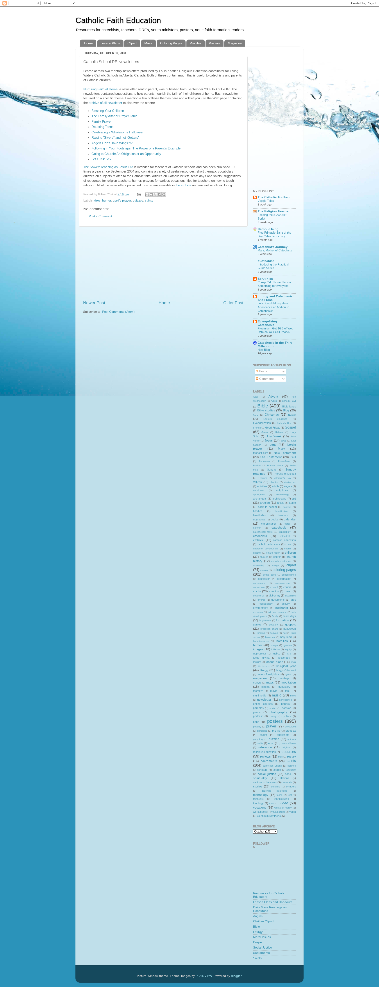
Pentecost (264, 461)
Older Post (233, 302)
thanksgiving (281, 798)
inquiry (288, 649)
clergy (275, 565)
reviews (265, 756)
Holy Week (273, 436)
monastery (284, 686)
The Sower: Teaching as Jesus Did (108, 167)
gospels (290, 624)
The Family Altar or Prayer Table (114, 116)
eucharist (281, 607)
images (258, 649)
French (257, 427)
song (288, 774)
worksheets (260, 811)
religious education (264, 752)
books (274, 519)
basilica (257, 511)
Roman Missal (275, 465)
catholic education (284, 540)
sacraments (269, 761)
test (290, 795)
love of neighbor (268, 674)
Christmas (272, 414)
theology (258, 803)
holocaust (270, 637)
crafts (257, 591)
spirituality (260, 778)
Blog (286, 410)
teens (279, 795)
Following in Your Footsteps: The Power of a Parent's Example (136, 148)
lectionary (284, 657)
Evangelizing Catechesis (267, 323)
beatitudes (259, 515)
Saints (257, 958)
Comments (266, 378)
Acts (255, 396)
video (284, 803)
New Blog (264, 349)
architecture (279, 498)
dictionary (274, 595)
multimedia (259, 695)
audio (292, 502)
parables (258, 708)
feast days (289, 616)
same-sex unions (272, 765)
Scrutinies (265, 278)
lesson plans (274, 661)
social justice (267, 774)
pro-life (276, 730)
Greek (264, 432)
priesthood (290, 726)
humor (106, 200)
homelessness (261, 641)
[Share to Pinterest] (163, 194)
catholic (258, 540)
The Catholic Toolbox (274, 197)
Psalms (257, 465)
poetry (273, 716)
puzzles (274, 739)
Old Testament (270, 457)
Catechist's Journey (273, 247)
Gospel (290, 427)
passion (286, 708)
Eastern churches (275, 419)
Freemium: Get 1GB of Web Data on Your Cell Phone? (275, 330)
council (274, 587)
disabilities (290, 595)
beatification (281, 511)
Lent (273, 444)
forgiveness (265, 620)
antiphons (282, 490)
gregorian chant (269, 628)
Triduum (262, 478)
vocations (259, 807)
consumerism (282, 583)
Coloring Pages (171, 43)
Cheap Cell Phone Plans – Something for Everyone (274, 284)
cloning (264, 570)
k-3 (289, 653)
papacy (285, 703)
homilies (282, 641)
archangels (259, 498)
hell (284, 633)
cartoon (257, 527)
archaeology (282, 494)
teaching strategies (274, 790)
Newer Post (94, 302)
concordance (289, 574)
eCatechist (266, 261)
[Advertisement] (163, 263)
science (292, 765)
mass (270, 682)
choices (264, 557)
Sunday (271, 469)
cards (287, 523)
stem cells (286, 782)
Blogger (236, 976)
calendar (290, 519)
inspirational (259, 653)
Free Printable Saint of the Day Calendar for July (274, 234)
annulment (258, 490)
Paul (293, 457)
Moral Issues (262, 937)
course (287, 587)
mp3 (287, 691)
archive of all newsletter (105, 103)
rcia (270, 743)
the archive (183, 185)
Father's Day (284, 423)
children (290, 552)
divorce (261, 599)
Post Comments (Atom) (118, 311)
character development (265, 548)
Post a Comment (100, 216)
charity (287, 548)
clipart (291, 565)
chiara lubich (273, 552)
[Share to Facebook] (159, 194)
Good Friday (272, 427)
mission (265, 686)
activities (262, 486)
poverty (257, 726)
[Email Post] (139, 194)
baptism (287, 507)
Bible (262, 406)
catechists (260, 536)
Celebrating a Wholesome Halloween (117, 132)
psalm (263, 734)
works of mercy (283, 807)
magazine (260, 678)
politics (287, 716)
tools (271, 803)
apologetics (259, 494)
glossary (273, 624)
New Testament (285, 452)
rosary (291, 756)
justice (276, 653)
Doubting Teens (102, 127)
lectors (257, 661)
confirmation (284, 578)
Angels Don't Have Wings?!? (111, 143)
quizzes (138, 200)
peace (257, 712)
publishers (283, 734)
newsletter (264, 699)
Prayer (257, 942)
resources (288, 752)
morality (258, 691)
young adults (278, 812)
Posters (214, 43)
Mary (281, 448)
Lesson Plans (110, 43)
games (257, 624)
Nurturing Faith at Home (100, 89)
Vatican (257, 482)
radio (260, 743)
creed (288, 591)
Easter (292, 414)
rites (280, 756)
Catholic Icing (268, 229)
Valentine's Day (282, 478)
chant (288, 544)
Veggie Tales (266, 200)
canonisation (269, 523)
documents (277, 599)
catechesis (279, 527)
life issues (264, 666)
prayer (271, 726)
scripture (262, 769)
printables (262, 730)
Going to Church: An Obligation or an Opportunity (126, 154)
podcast (258, 716)
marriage (284, 678)
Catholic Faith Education (118, 20)
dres (97, 200)
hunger (274, 645)
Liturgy (258, 932)
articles (265, 502)
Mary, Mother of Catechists (275, 250)
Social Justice (262, 947)
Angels (258, 916)
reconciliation (289, 743)
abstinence (290, 482)
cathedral (285, 536)
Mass (148, 43)
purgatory (258, 739)
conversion (259, 587)
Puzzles (195, 43)
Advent (273, 396)
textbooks (258, 799)
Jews (283, 440)
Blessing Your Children (107, 111)
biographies (259, 519)
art (294, 498)
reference (265, 747)
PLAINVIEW (204, 976)
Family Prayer (101, 121)
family (275, 616)
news (293, 695)
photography (278, 712)
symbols (291, 786)
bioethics (283, 515)
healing (261, 633)
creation (274, 591)
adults (275, 486)
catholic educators (269, 544)
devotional (258, 595)
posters (275, 721)
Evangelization (262, 423)
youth (292, 811)
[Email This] (147, 194)
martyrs (257, 682)
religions (286, 747)
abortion (274, 482)
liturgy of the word (286, 670)
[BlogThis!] (151, 194)
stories (257, 786)
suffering (275, 786)
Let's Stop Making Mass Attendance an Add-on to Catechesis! (273, 307)
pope (256, 721)
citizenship (258, 565)
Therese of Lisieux (284, 473)
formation (282, 620)
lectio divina (261, 657)
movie (273, 691)
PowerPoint (284, 461)
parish (273, 708)
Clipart (132, 43)
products (291, 730)
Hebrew (279, 432)
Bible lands (289, 406)
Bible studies (266, 410)
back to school (267, 507)
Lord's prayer (122, 200)
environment (260, 607)
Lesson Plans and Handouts (272, 902)
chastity (257, 552)
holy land (285, 637)
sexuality (291, 770)
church (277, 556)
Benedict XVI (289, 401)
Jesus (269, 440)
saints (149, 200)
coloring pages (284, 570)
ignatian (288, 645)
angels (288, 486)
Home (88, 43)
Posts (262, 371)
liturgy (264, 670)
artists (280, 502)
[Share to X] (155, 194)
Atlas (274, 400)
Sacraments (261, 952)
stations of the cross (265, 782)
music (276, 695)
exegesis (258, 612)
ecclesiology (266, 603)
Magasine (235, 43)
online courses (263, 703)
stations (284, 778)
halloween (289, 628)
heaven (274, 633)
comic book (269, 574)
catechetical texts (263, 532)
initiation (275, 649)
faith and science (277, 612)
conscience (259, 583)
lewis (293, 662)
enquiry (286, 603)
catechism (285, 531)
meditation (288, 682)
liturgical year (286, 666)
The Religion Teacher (274, 211)
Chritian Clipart (263, 921)
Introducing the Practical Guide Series (273, 266)
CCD (255, 414)
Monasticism (260, 452)
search (277, 769)
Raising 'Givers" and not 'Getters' (115, 137)
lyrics (288, 674)
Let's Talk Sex (101, 159)
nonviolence (285, 699)
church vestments (281, 561)
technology (260, 794)
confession (263, 578)
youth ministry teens (269, 816)
